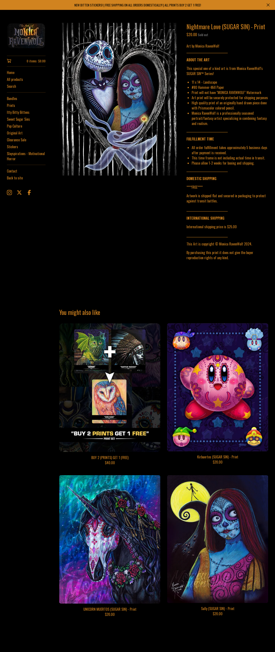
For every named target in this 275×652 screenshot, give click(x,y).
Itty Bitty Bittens (18, 112)
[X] (19, 192)
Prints (11, 105)
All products (15, 79)
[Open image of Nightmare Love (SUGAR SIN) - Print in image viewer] (119, 99)
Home (10, 72)
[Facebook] (29, 192)
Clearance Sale (16, 139)
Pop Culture (14, 126)
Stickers (12, 146)
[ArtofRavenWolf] (26, 36)
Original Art (15, 133)
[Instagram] (9, 192)
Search (11, 86)
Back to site (15, 177)
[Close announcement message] (268, 5)
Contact (12, 171)
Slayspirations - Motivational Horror (26, 156)
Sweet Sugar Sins (18, 119)
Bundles (12, 98)
